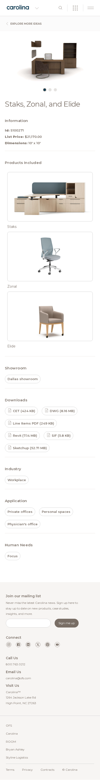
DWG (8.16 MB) (62, 411)
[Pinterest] (47, 645)
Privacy (27, 769)
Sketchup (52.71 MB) (29, 448)
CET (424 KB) (23, 411)
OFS (9, 725)
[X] (38, 645)
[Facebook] (18, 645)
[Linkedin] (28, 645)
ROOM (11, 741)
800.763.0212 (15, 664)
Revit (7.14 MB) (24, 435)
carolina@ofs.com (18, 678)
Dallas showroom (23, 379)
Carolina (12, 733)
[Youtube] (57, 645)
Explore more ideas (26, 23)
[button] (44, 89)
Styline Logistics (17, 757)
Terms (10, 769)
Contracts (47, 769)
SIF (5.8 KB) (61, 435)
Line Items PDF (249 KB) (33, 423)
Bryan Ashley (15, 749)
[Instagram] (9, 645)
